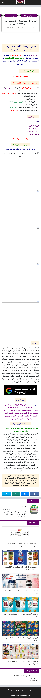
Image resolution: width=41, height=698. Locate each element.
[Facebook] (34, 494)
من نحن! (32, 678)
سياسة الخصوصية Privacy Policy (24, 676)
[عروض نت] (20, 2)
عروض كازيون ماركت (29, 16)
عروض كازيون (33, 117)
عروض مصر (11, 16)
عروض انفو (30, 27)
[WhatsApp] (16, 494)
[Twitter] (6, 494)
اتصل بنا (32, 680)
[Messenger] (25, 494)
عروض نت (33, 55)
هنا (10, 419)
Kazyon (36, 58)
